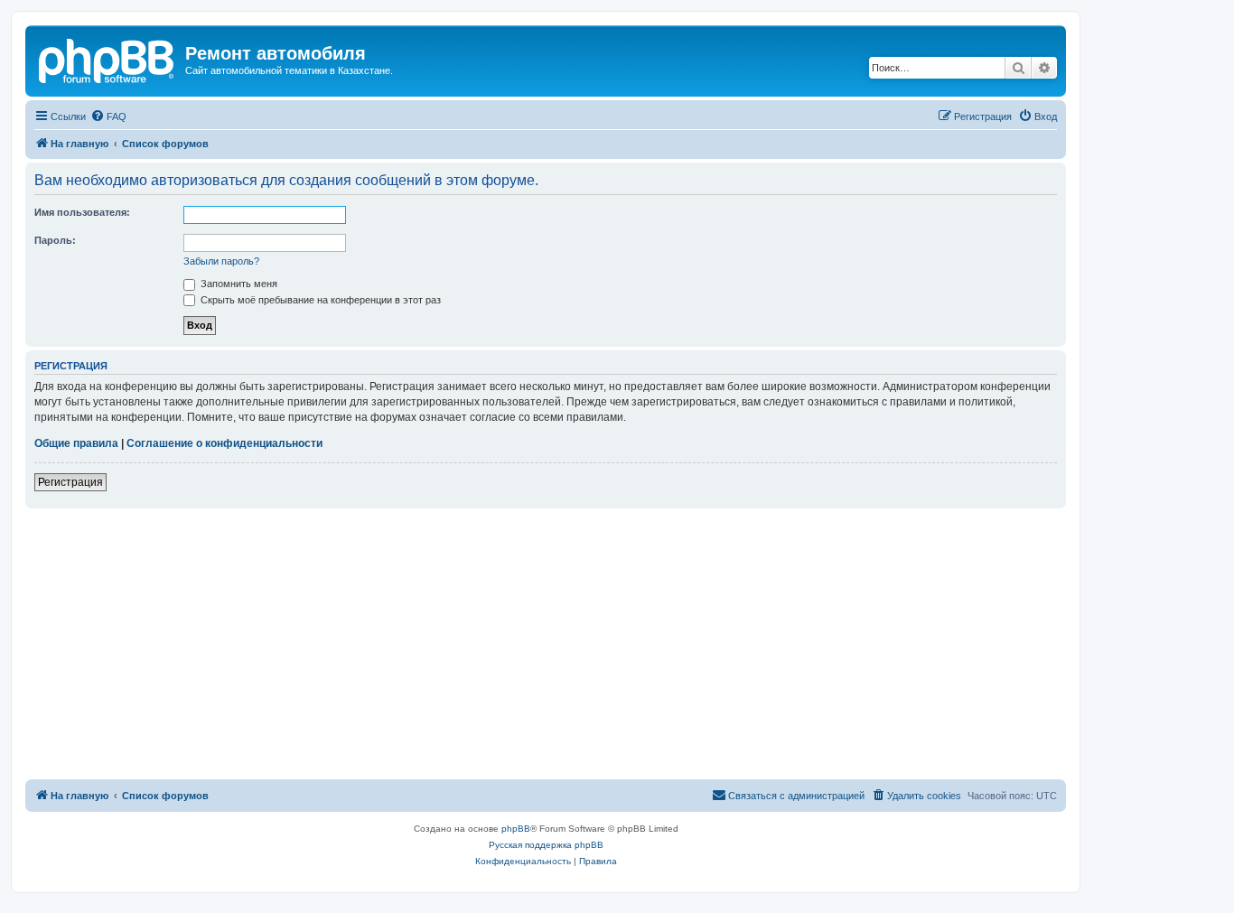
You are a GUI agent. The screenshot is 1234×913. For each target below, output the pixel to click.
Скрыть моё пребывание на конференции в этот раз (319, 299)
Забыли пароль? (221, 261)
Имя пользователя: (82, 212)
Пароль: (55, 240)
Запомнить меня (237, 283)
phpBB (515, 829)
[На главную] (107, 59)
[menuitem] (108, 116)
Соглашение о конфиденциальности (224, 443)
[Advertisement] (545, 643)
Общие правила (76, 443)
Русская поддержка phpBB (546, 845)
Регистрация (70, 482)
